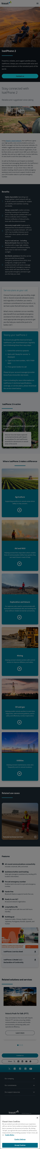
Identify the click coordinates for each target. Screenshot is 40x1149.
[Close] (37, 1117)
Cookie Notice (9, 1135)
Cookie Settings (20, 1139)
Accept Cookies (20, 1145)
